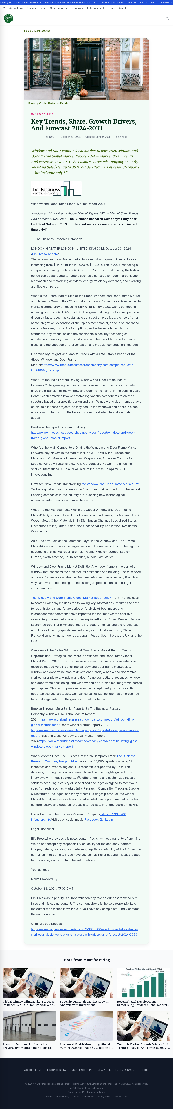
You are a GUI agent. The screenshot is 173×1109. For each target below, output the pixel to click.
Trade (111, 8)
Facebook (91, 819)
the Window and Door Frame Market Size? (111, 484)
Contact (76, 1096)
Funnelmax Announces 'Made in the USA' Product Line (127, 2)
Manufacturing (59, 8)
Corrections (88, 1096)
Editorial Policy (62, 1096)
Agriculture (16, 8)
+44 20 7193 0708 (113, 814)
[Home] (4, 8)
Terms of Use (120, 1096)
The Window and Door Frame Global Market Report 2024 (71, 597)
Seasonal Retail (36, 8)
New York (77, 8)
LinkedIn (107, 819)
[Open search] (167, 18)
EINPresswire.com (45, 254)
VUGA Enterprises (87, 1092)
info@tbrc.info (41, 819)
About (122, 8)
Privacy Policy (104, 1096)
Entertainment (95, 8)
